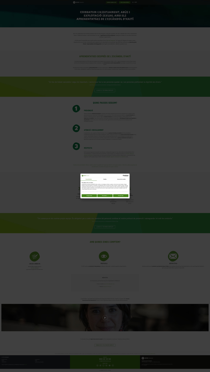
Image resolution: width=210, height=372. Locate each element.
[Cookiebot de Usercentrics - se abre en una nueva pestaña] (123, 176)
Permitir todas (120, 195)
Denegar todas (89, 195)
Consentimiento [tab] (89, 179)
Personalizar (104, 195)
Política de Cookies (117, 191)
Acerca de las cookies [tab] (121, 179)
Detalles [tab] (105, 179)
